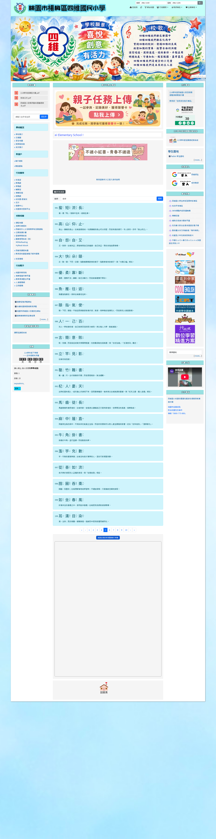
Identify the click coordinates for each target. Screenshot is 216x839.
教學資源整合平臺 (23, 279)
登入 (200, 3)
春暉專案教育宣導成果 (26, 315)
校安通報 (19, 258)
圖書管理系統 (21, 239)
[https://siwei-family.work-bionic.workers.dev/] (108, 108)
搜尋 (160, 199)
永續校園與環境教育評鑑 (27, 306)
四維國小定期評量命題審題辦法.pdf (32, 104)
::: (200, 7)
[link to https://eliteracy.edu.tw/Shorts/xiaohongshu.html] (108, 151)
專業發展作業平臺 (23, 275)
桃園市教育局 (21, 272)
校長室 (18, 179)
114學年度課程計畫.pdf (29, 92)
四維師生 (195, 174)
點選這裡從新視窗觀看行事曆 (108, 537)
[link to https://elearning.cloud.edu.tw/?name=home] (185, 333)
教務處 (18, 183)
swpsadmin (19, 383)
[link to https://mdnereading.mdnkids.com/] (185, 267)
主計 (17, 202)
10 (126, 530)
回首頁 (135, 7)
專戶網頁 (18, 161)
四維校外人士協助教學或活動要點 (29, 229)
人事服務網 (20, 282)
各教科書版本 (21, 225)
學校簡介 (19, 134)
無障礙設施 (20, 144)
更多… (17, 388)
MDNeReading (22, 242)
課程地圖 (19, 222)
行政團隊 (163, 7)
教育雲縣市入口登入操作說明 (108, 179)
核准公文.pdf (25, 97)
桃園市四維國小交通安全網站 (28, 311)
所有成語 (60, 191)
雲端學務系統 (21, 235)
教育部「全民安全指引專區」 (181, 100)
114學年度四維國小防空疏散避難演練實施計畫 (181, 93)
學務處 (18, 186)
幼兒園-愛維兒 (21, 199)
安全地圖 (19, 140)
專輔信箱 (19, 192)
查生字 (44, 117)
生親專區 (191, 7)
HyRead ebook (22, 245)
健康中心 (19, 205)
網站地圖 (150, 7)
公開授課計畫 (21, 232)
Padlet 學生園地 (177, 156)
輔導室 (18, 189)
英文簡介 (19, 147)
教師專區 (177, 7)
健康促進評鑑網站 (24, 301)
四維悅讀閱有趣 (22, 250)
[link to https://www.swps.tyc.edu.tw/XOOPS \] (104, 689)
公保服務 (19, 285)
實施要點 (18, 166)
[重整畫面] (141, 7)
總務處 (18, 196)
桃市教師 (195, 182)
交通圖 (18, 137)
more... (44, 319)
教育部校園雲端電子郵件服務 (27, 253)
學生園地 (173, 151)
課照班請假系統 (20, 332)
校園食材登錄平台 (23, 209)
